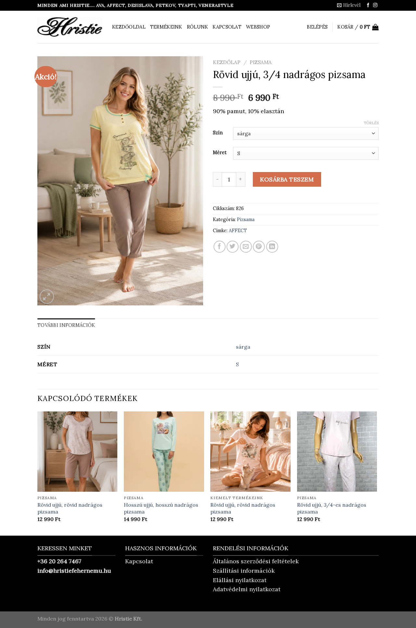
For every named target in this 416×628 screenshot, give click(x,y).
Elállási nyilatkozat (239, 580)
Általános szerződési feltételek (256, 561)
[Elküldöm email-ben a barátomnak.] (246, 247)
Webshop (258, 27)
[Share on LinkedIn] (272, 247)
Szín (218, 132)
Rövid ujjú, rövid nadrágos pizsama (69, 508)
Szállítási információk (244, 570)
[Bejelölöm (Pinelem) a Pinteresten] (259, 247)
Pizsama (261, 62)
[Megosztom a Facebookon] (220, 247)
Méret (220, 152)
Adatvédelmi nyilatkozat (246, 589)
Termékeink (166, 27)
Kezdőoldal (129, 27)
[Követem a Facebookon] (368, 5)
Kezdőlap (226, 62)
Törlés (371, 123)
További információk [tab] (66, 325)
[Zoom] (47, 296)
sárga (243, 346)
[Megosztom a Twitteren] (233, 247)
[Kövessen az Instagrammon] (375, 5)
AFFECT (238, 231)
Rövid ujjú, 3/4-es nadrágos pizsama (331, 508)
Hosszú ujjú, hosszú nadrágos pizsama (161, 508)
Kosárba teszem (287, 179)
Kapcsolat (227, 27)
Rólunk (197, 27)
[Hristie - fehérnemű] (69, 27)
